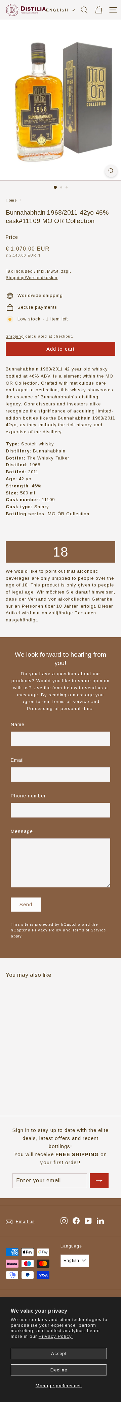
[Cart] (99, 10)
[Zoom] (111, 171)
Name (18, 724)
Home (11, 200)
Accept (59, 1353)
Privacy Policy (47, 930)
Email (17, 760)
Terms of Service (89, 930)
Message (22, 831)
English (57, 10)
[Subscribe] (99, 1180)
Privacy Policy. (56, 1336)
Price (12, 237)
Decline (59, 1369)
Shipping (15, 336)
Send (26, 904)
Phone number (28, 795)
